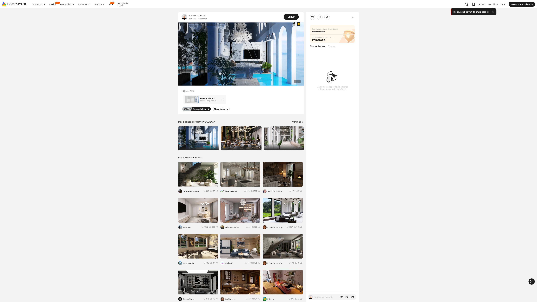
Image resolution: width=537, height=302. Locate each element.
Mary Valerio (188, 263)
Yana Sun (187, 227)
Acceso (482, 4)
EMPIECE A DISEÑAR (520, 4)
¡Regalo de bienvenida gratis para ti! (471, 11)
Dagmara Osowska (191, 191)
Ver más (297, 121)
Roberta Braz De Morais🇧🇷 (232, 227)
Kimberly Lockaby (275, 227)
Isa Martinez (230, 299)
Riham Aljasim (231, 191)
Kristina (270, 299)
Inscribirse (493, 4)
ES (502, 4)
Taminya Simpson (274, 191)
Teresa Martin (189, 299)
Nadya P (228, 263)
